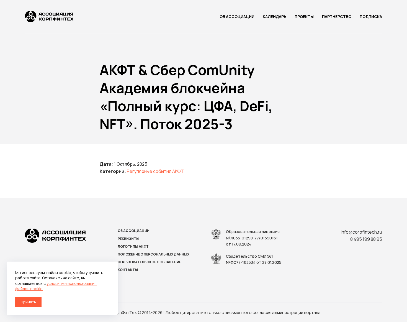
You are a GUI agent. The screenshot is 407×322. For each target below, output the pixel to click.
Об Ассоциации (237, 16)
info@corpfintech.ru (361, 232)
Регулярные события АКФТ (155, 171)
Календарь (274, 16)
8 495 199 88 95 (366, 239)
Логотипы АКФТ (133, 246)
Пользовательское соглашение (149, 262)
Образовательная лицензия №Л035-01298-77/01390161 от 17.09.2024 (253, 238)
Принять (28, 301)
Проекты (304, 16)
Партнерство (336, 16)
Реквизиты (128, 239)
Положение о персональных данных (153, 254)
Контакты (128, 270)
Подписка (371, 16)
